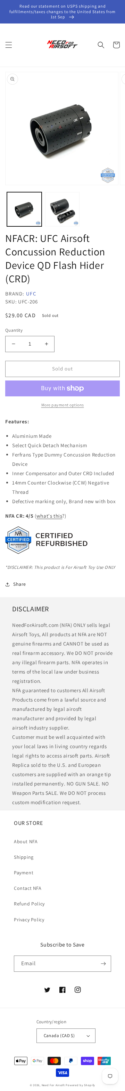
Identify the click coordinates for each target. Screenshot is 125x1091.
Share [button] (19, 584)
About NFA (26, 841)
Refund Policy (29, 904)
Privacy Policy (29, 919)
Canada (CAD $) (59, 1035)
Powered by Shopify (80, 1085)
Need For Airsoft (53, 1085)
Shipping (24, 857)
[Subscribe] (103, 964)
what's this (49, 515)
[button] (8, 45)
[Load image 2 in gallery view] (62, 209)
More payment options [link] (62, 404)
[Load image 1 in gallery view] (24, 209)
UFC (31, 293)
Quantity (14, 330)
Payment (23, 872)
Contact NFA (28, 888)
